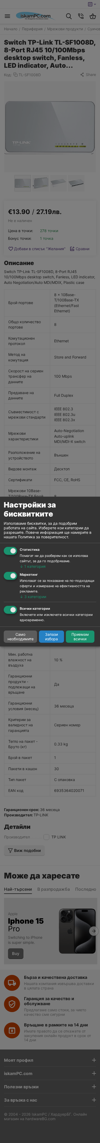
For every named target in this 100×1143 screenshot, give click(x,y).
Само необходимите (20, 636)
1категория (33, 566)
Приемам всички (80, 636)
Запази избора (51, 636)
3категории (33, 596)
